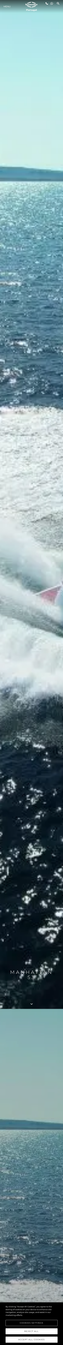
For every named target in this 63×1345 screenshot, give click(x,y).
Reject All (31, 1331)
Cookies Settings (31, 1323)
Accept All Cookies (31, 1339)
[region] (31, 1323)
